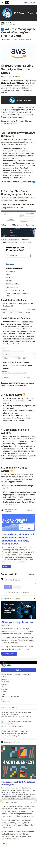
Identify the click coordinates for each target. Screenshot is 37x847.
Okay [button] (5, 843)
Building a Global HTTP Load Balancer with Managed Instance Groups (16, 714)
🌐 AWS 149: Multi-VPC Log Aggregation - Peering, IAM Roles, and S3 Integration (15, 733)
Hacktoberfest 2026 (8, 794)
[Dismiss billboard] (34, 802)
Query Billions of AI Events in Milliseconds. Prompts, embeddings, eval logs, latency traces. (18, 539)
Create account (29, 2)
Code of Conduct (13, 592)
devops (15, 40)
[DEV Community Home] (7, 2)
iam (8, 40)
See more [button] (6, 566)
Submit (7, 587)
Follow (18, 670)
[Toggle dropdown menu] (34, 510)
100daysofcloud (25, 40)
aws (3, 40)
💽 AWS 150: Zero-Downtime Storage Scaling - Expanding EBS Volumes (17, 724)
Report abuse (25, 592)
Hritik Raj (9, 23)
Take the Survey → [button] (9, 654)
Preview (17, 587)
